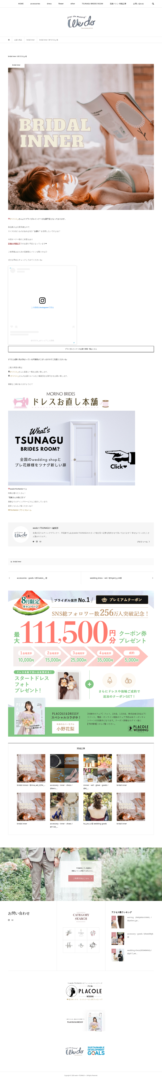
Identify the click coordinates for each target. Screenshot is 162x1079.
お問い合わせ (138, 3)
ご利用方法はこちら (81, 878)
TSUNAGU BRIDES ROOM (92, 3)
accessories (35, 3)
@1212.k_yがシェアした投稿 (42, 340)
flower (61, 3)
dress (49, 3)
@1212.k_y (14, 219)
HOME (21, 3)
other (72, 3)
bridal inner (17, 562)
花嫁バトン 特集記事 (118, 3)
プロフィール (142, 542)
